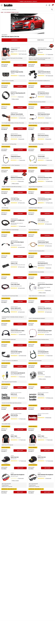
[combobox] (27, 9)
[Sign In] (46, 5)
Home (2, 12)
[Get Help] (49, 5)
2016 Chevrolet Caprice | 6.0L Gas (11, 12)
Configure (20, 65)
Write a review (15, 99)
